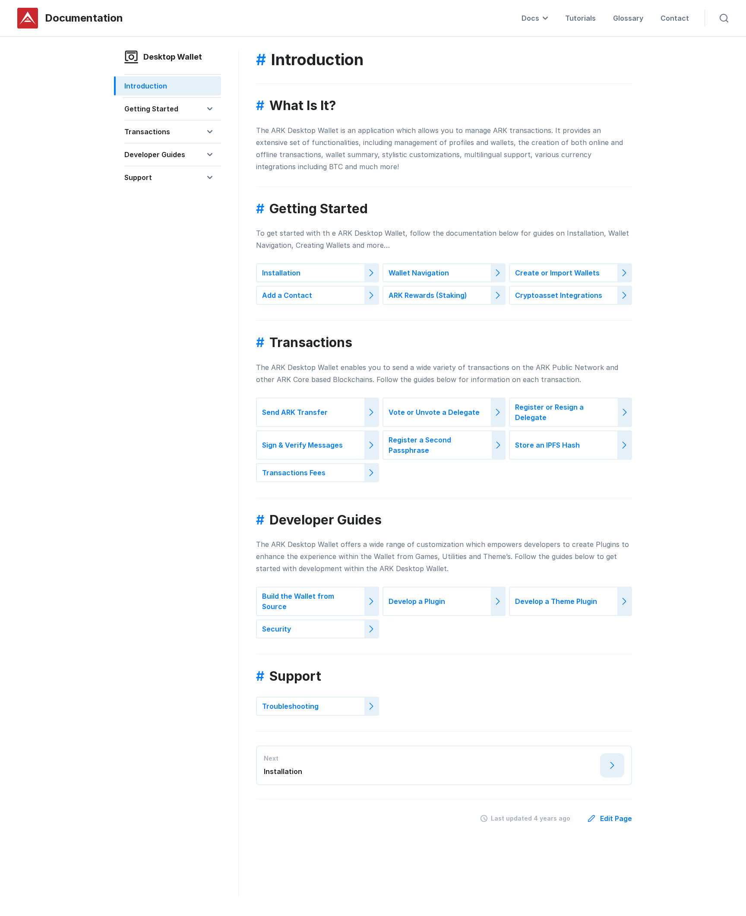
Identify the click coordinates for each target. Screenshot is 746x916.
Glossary (628, 18)
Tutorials (580, 18)
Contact (675, 18)
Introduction (145, 86)
